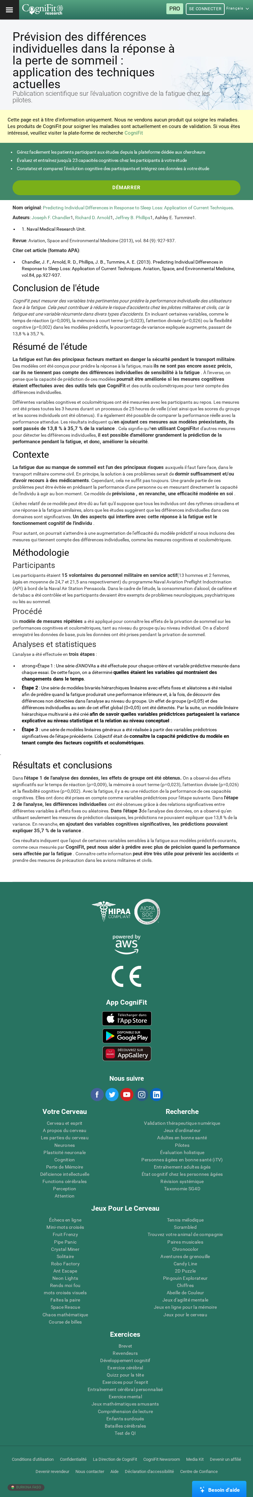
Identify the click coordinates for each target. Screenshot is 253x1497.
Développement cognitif (125, 1360)
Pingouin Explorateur (185, 1278)
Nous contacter (89, 1471)
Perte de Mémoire (64, 1167)
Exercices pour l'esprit (125, 1382)
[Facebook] (97, 1094)
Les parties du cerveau (65, 1137)
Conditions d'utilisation (33, 1459)
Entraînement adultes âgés (182, 1167)
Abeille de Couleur (185, 1292)
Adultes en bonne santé (182, 1137)
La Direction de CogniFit (115, 1459)
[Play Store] (126, 1036)
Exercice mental (125, 1396)
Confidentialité (73, 1459)
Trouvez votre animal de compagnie (185, 1234)
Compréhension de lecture (125, 1411)
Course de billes (65, 1322)
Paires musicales (185, 1242)
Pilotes (182, 1145)
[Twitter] (112, 1094)
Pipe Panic (65, 1242)
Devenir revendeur (52, 1471)
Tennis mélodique (185, 1220)
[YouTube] (126, 1094)
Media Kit (195, 1459)
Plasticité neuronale (64, 1152)
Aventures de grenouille (185, 1256)
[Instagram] (141, 1094)
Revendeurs (125, 1353)
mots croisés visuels (65, 1292)
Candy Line (185, 1263)
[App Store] (126, 1018)
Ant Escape (65, 1271)
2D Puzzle (185, 1271)
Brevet (125, 1346)
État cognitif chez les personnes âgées (182, 1174)
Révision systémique (182, 1181)
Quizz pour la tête (125, 1375)
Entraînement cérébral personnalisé (125, 1389)
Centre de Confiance (199, 1471)
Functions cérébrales (64, 1181)
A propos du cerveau (64, 1130)
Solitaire (65, 1256)
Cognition (64, 1159)
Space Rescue (65, 1307)
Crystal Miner (65, 1249)
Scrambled (185, 1227)
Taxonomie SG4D (182, 1188)
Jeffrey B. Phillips (132, 217)
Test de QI (125, 1433)
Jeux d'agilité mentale (185, 1300)
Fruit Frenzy (65, 1234)
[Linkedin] (156, 1094)
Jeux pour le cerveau (185, 1314)
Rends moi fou (65, 1285)
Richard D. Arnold (92, 217)
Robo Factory (65, 1263)
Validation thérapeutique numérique (182, 1123)
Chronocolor (185, 1249)
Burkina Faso (28, 1487)
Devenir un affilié (225, 1459)
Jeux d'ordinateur (182, 1130)
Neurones (64, 1145)
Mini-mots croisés (65, 1227)
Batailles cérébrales (125, 1426)
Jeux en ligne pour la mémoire (185, 1307)
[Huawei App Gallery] (126, 1053)
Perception (64, 1188)
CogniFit (134, 133)
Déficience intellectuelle (64, 1174)
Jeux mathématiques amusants (125, 1404)
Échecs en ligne (65, 1220)
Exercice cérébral (125, 1367)
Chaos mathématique (65, 1314)
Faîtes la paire (65, 1300)
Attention (65, 1196)
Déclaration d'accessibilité (149, 1471)
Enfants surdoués (125, 1418)
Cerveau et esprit (65, 1123)
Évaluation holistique (182, 1152)
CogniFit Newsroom (161, 1459)
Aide (114, 1471)
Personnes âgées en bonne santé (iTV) (182, 1159)
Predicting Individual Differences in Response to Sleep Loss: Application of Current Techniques (138, 207)
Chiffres (185, 1285)
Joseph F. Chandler (51, 217)
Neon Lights (65, 1278)
